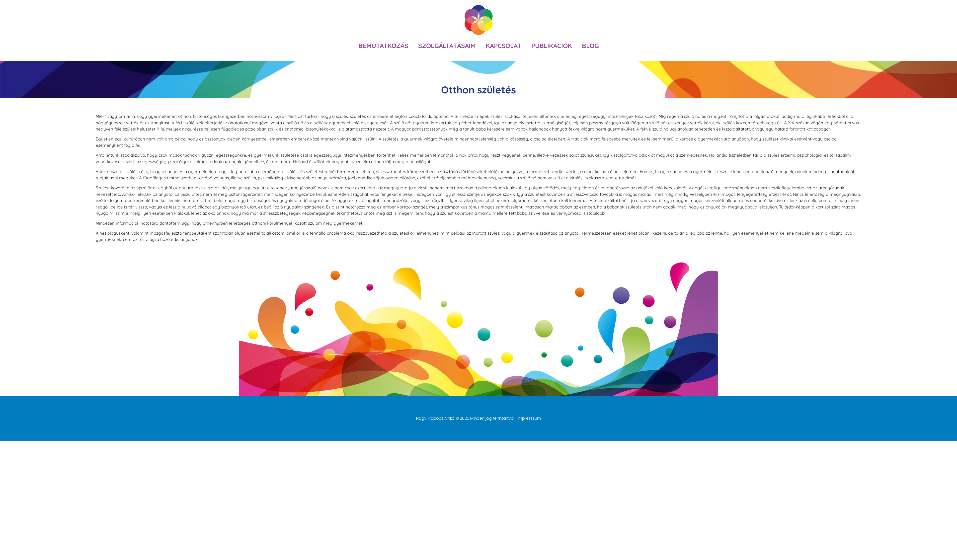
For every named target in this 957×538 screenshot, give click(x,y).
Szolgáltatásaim (447, 46)
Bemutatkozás (383, 46)
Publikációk (551, 46)
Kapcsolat (503, 46)
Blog (590, 46)
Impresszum (529, 418)
